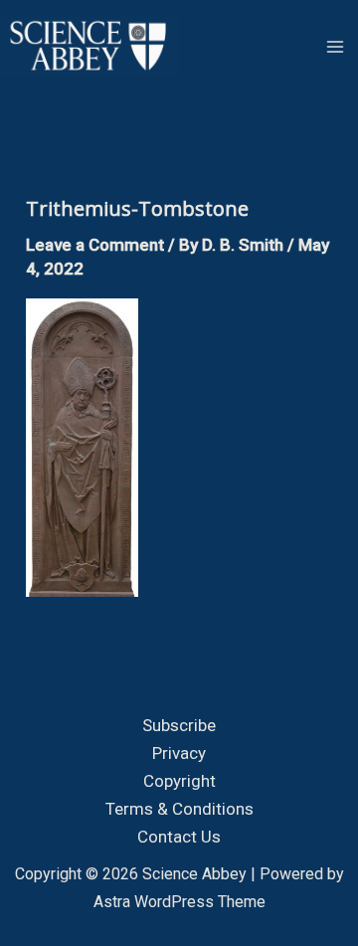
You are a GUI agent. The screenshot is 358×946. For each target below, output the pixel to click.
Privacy (179, 753)
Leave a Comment (95, 245)
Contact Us (179, 837)
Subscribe (179, 725)
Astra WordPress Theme (179, 901)
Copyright (179, 781)
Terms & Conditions (179, 809)
